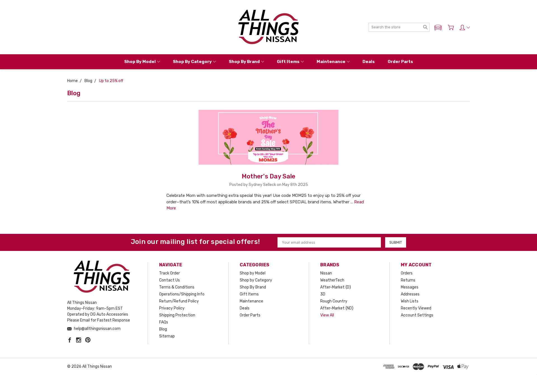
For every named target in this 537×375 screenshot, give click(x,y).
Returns (408, 280)
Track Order (169, 273)
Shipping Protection (177, 315)
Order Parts (400, 61)
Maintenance (331, 61)
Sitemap (167, 336)
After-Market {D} (335, 287)
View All (327, 315)
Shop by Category (192, 61)
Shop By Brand (244, 61)
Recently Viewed (416, 308)
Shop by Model (140, 61)
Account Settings (417, 315)
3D (322, 294)
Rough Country (333, 301)
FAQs (163, 322)
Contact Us (169, 280)
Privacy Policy (172, 308)
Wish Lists (409, 301)
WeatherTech (332, 280)
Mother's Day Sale (268, 176)
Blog (163, 329)
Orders (407, 273)
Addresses (410, 294)
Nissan (326, 273)
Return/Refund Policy (179, 301)
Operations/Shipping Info (181, 294)
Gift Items (288, 61)
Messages (409, 287)
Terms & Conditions (176, 287)
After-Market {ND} (337, 308)
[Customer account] (465, 27)
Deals (368, 61)
